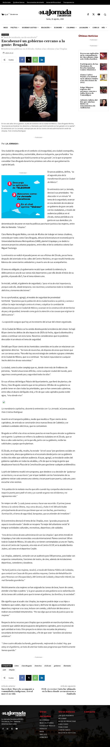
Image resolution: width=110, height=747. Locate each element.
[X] (93, 15)
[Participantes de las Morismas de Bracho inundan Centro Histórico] (103, 66)
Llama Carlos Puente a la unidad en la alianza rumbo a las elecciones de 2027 (89, 79)
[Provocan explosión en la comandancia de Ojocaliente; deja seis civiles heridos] (103, 56)
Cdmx (16, 666)
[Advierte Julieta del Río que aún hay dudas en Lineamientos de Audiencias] (103, 102)
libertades (67, 666)
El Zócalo (47, 666)
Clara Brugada (26, 666)
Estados (5, 35)
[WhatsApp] (35, 60)
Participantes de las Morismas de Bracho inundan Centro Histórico (89, 67)
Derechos (38, 666)
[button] (105, 14)
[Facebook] (88, 15)
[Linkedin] (42, 60)
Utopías (11, 670)
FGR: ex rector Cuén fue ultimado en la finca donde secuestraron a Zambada (59, 691)
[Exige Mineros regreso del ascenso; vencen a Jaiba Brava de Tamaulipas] (103, 90)
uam (4, 670)
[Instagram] (7, 728)
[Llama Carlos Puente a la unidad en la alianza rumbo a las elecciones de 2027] (103, 77)
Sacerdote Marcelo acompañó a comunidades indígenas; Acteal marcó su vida (17, 691)
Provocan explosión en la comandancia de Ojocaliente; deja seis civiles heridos (89, 56)
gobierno (57, 666)
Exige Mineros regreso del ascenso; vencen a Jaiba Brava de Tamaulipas (88, 91)
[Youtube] (99, 15)
